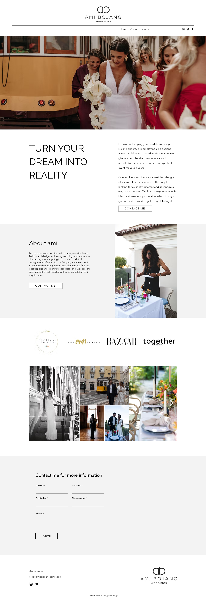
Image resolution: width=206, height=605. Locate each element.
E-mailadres (41, 498)
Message (40, 513)
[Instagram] (183, 29)
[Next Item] (171, 403)
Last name (76, 485)
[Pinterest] (187, 29)
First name (40, 485)
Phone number (78, 498)
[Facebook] (192, 29)
